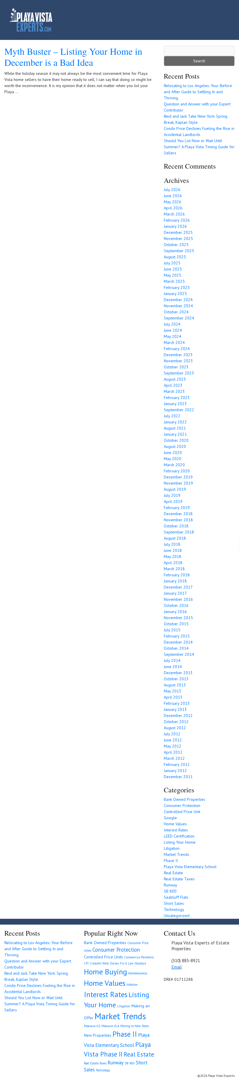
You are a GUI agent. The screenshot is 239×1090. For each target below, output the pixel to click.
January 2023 (175, 403)
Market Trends (176, 854)
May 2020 (172, 458)
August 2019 (175, 489)
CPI (86, 963)
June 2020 (173, 452)
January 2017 (175, 593)
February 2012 (177, 764)
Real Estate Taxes (179, 878)
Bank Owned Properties (184, 799)
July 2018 (172, 544)
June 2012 (173, 740)
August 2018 (175, 538)
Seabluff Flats (176, 897)
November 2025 (178, 238)
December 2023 (178, 354)
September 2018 (179, 532)
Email (176, 967)
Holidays (140, 963)
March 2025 (174, 281)
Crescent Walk (99, 963)
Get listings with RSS (174, 990)
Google (170, 817)
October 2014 (176, 648)
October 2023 (176, 367)
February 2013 (177, 703)
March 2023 (174, 391)
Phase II (171, 860)
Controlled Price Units (103, 957)
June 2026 (173, 195)
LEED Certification (179, 836)
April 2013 (173, 697)
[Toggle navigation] (222, 20)
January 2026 (175, 226)
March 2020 (174, 464)
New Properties (97, 1035)
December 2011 (178, 776)
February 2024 (177, 348)
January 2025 (175, 293)
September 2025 (179, 250)
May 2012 (172, 746)
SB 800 (170, 891)
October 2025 (176, 244)
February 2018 (177, 574)
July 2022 (172, 415)
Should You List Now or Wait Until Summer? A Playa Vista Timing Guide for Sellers (199, 147)
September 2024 (179, 318)
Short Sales (174, 903)
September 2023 (179, 373)
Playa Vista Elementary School (190, 866)
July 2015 (172, 630)
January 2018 (175, 581)
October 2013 (176, 678)
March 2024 (174, 342)
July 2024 (172, 324)
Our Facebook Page (167, 990)
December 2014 (178, 642)
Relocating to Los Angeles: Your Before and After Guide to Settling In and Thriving (198, 91)
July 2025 (172, 263)
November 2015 (178, 617)
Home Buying (105, 971)
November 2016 (178, 599)
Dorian (114, 963)
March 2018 (174, 568)
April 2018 (173, 562)
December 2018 (178, 513)
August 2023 (175, 379)
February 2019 (177, 507)
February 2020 (177, 471)
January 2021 (175, 434)
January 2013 (175, 709)
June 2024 (173, 330)
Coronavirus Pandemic (139, 957)
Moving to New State (134, 1026)
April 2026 (173, 208)
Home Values (175, 823)
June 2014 (173, 666)
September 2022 (179, 409)
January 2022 (175, 422)
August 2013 (175, 685)
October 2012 (176, 721)
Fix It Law (126, 963)
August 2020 (175, 446)
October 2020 (176, 440)
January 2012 (175, 770)
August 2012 (175, 727)
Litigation (172, 848)
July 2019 (172, 495)
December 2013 (178, 672)
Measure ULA (110, 1026)
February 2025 (177, 287)
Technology (174, 909)
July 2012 (172, 733)
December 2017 (178, 587)
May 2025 (172, 275)
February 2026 (177, 220)
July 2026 (172, 189)
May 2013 (172, 691)
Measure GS (92, 1026)
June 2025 (173, 269)
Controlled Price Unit (182, 811)
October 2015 (176, 623)
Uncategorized (176, 915)
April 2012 (173, 752)
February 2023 (177, 397)
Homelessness (137, 973)
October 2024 (176, 312)
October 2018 (176, 526)
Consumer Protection (182, 805)
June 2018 (173, 550)
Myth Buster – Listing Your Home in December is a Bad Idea (73, 56)
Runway (170, 885)
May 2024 (172, 336)
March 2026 (174, 214)
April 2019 (173, 501)
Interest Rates (176, 830)
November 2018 (178, 519)
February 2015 (177, 636)
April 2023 (173, 385)
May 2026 (172, 201)
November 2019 (178, 483)
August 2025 (175, 256)
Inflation (132, 985)
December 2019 (178, 477)
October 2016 (176, 605)
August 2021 (175, 428)
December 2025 (178, 232)
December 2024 (178, 299)
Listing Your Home (180, 842)
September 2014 (179, 654)
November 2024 (178, 305)
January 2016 (175, 611)
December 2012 (178, 715)
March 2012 (174, 758)
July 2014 (172, 660)
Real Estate (173, 872)
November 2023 (178, 360)
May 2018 (172, 556)
